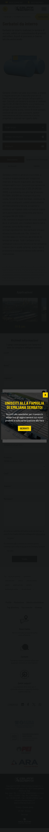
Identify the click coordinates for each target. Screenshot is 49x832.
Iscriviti (24, 428)
